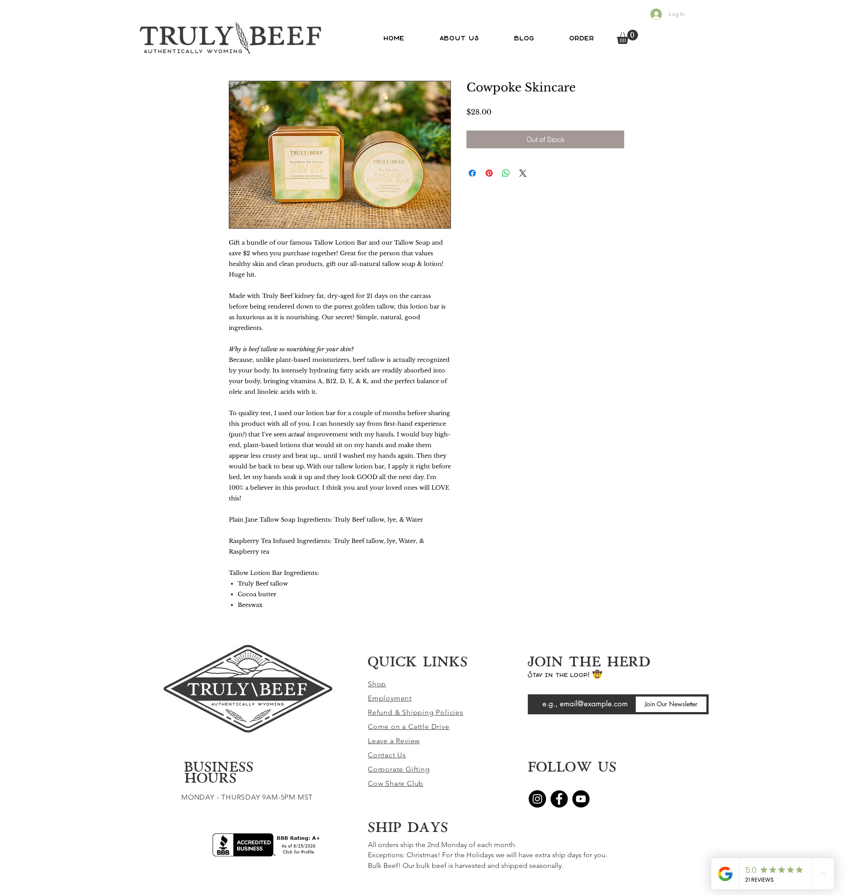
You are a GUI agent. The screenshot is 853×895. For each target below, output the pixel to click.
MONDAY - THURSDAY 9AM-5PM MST (247, 797)
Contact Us (387, 755)
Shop (377, 684)
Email (535, 688)
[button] (627, 37)
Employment (390, 698)
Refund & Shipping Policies (415, 712)
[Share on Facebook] (472, 173)
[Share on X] (523, 173)
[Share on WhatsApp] (506, 173)
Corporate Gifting (399, 769)
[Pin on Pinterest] (489, 173)
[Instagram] (537, 799)
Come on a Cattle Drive (409, 726)
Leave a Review (394, 741)
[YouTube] (581, 799)
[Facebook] (559, 799)
